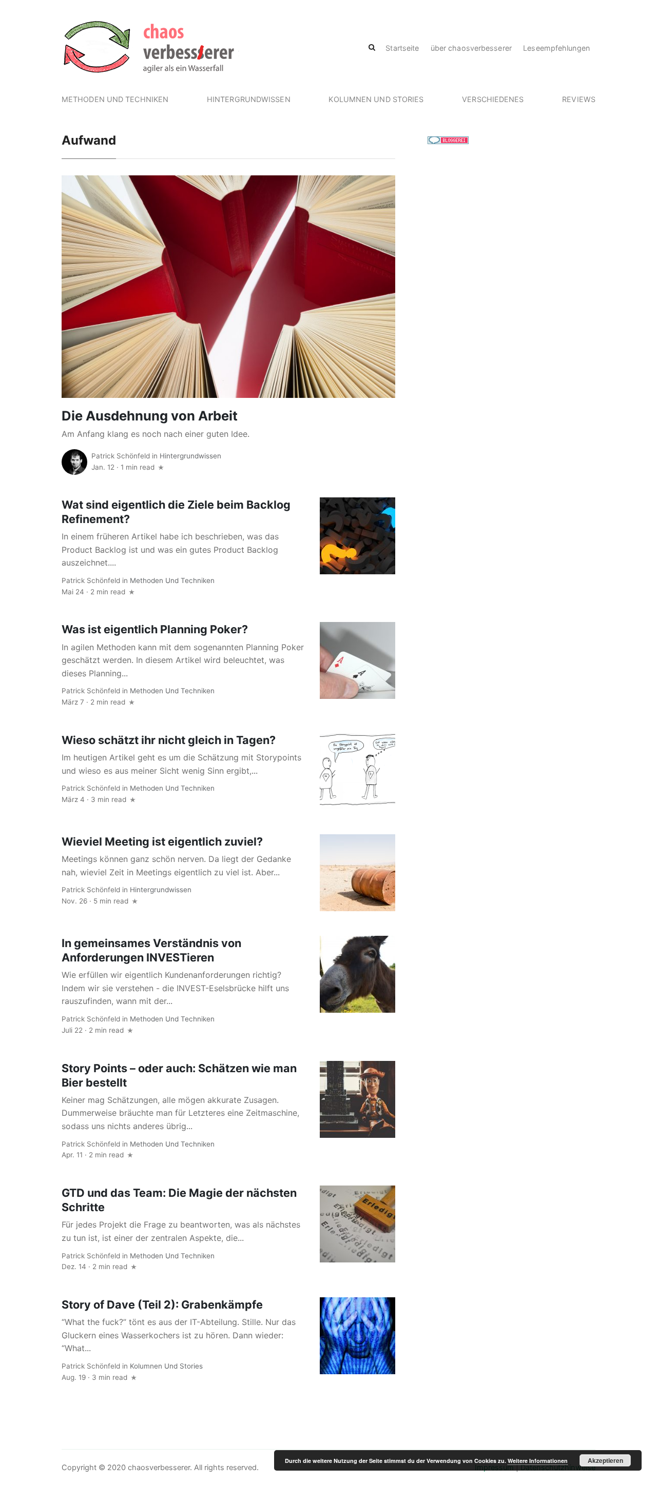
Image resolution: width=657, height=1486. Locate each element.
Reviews (578, 99)
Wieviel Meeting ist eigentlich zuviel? (162, 841)
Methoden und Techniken (115, 99)
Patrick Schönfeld (120, 456)
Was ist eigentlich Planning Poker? (155, 629)
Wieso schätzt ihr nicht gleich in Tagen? (169, 740)
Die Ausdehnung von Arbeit (150, 416)
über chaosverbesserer (471, 48)
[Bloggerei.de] (448, 139)
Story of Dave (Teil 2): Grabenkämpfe (162, 1304)
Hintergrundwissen (249, 99)
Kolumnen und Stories (375, 99)
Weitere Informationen (538, 1460)
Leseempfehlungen (556, 48)
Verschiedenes (493, 99)
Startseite (402, 48)
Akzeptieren (605, 1460)
